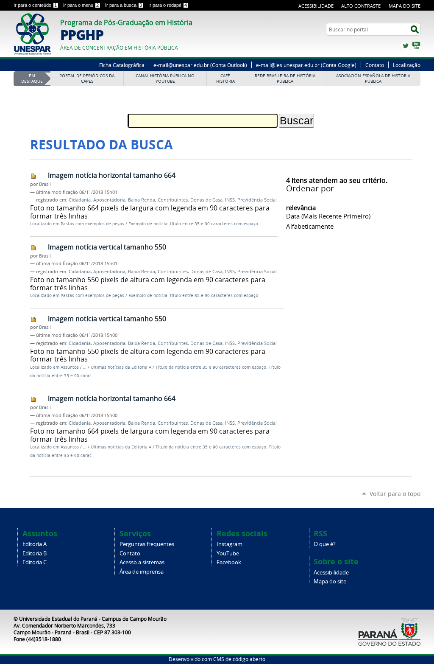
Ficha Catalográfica (122, 65)
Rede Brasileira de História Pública (285, 78)
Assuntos (70, 367)
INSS (230, 200)
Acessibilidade (316, 6)
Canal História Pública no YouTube (165, 78)
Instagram (229, 544)
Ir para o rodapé (167, 5)
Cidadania (80, 200)
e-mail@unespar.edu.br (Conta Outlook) (200, 65)
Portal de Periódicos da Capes (86, 78)
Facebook (229, 562)
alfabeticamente (310, 226)
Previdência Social (257, 200)
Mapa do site (330, 581)
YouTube (416, 46)
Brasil (45, 184)
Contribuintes (173, 200)
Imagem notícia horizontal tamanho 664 (111, 175)
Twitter (405, 46)
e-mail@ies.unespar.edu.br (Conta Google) (306, 65)
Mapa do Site (404, 6)
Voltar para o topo (395, 494)
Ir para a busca (123, 5)
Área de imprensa (142, 571)
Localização (406, 65)
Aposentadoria (109, 200)
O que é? (325, 544)
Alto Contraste (361, 6)
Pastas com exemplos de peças (92, 224)
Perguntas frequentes (147, 544)
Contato (374, 65)
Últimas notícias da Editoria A (121, 367)
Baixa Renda (141, 200)
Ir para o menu (81, 5)
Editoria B (34, 553)
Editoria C (34, 562)
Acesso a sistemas (142, 562)
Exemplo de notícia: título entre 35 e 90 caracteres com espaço (193, 224)
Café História (225, 78)
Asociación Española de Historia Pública (373, 78)
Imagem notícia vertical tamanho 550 (107, 247)
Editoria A (34, 544)
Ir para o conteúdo (35, 5)
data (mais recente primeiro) (328, 216)
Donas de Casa (206, 200)
